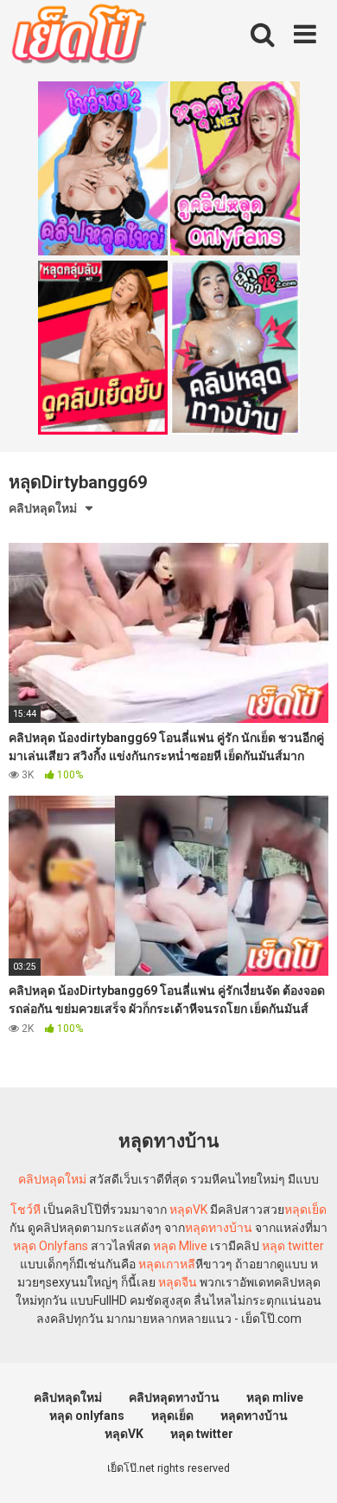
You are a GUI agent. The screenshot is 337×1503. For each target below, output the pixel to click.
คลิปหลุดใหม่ (43, 508)
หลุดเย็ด (305, 1209)
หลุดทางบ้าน (218, 1228)
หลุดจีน (177, 1282)
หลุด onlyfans (86, 1415)
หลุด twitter (293, 1246)
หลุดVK (188, 1209)
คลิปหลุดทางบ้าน (174, 1397)
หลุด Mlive (180, 1246)
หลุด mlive (274, 1397)
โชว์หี (25, 1209)
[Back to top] (305, 1468)
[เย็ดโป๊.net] (78, 37)
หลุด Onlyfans (50, 1246)
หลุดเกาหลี (166, 1264)
